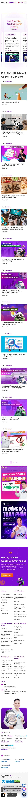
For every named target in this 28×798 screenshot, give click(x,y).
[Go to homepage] (8, 2)
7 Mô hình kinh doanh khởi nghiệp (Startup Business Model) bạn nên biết (12, 133)
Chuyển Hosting (18, 643)
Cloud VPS (16, 632)
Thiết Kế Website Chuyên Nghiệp (20, 598)
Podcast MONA (4, 613)
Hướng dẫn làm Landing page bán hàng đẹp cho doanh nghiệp (12, 450)
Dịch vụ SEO (4, 628)
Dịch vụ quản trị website (19, 611)
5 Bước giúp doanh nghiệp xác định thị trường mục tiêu (14, 355)
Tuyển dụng (4, 602)
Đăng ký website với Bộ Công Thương (19, 607)
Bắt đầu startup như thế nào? (11, 102)
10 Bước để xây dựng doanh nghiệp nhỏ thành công (13, 260)
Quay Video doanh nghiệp (20, 670)
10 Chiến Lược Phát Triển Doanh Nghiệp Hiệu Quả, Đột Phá (12, 291)
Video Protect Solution (19, 640)
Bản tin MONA (4, 610)
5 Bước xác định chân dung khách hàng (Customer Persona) (12, 418)
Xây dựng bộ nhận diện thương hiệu (19, 662)
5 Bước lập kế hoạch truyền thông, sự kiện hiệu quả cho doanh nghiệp (13, 386)
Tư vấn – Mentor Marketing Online (7, 642)
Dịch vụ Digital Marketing (7, 631)
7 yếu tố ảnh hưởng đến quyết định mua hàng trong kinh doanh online (13, 228)
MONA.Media (8, 81)
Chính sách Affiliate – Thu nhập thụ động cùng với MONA (7, 651)
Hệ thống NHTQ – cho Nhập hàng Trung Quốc (6, 665)
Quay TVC (16, 677)
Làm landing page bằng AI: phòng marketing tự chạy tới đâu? (11, 39)
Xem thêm (7, 48)
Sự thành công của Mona (7, 597)
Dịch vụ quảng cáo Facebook (5, 634)
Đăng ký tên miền (18, 594)
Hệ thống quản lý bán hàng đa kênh (7, 669)
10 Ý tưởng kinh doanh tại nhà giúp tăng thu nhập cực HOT (12, 323)
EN (20, 2)
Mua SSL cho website (19, 604)
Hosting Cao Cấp (18, 626)
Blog (2, 608)
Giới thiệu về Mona (5, 594)
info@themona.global (9, 686)
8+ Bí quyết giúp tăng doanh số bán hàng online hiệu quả (13, 164)
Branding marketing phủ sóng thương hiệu (19, 667)
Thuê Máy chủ (17, 629)
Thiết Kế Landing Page (6, 638)
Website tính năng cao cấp (20, 616)
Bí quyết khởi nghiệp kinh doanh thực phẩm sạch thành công (13, 196)
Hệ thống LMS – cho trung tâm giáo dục (7, 661)
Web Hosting (17, 601)
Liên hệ (2, 605)
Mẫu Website (17, 619)
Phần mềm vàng (5, 677)
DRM (15, 637)
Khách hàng (4, 599)
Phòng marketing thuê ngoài (6, 646)
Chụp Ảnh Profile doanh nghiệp (19, 674)
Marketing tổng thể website (20, 614)
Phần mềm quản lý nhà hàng (6, 674)
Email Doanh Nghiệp (19, 635)
